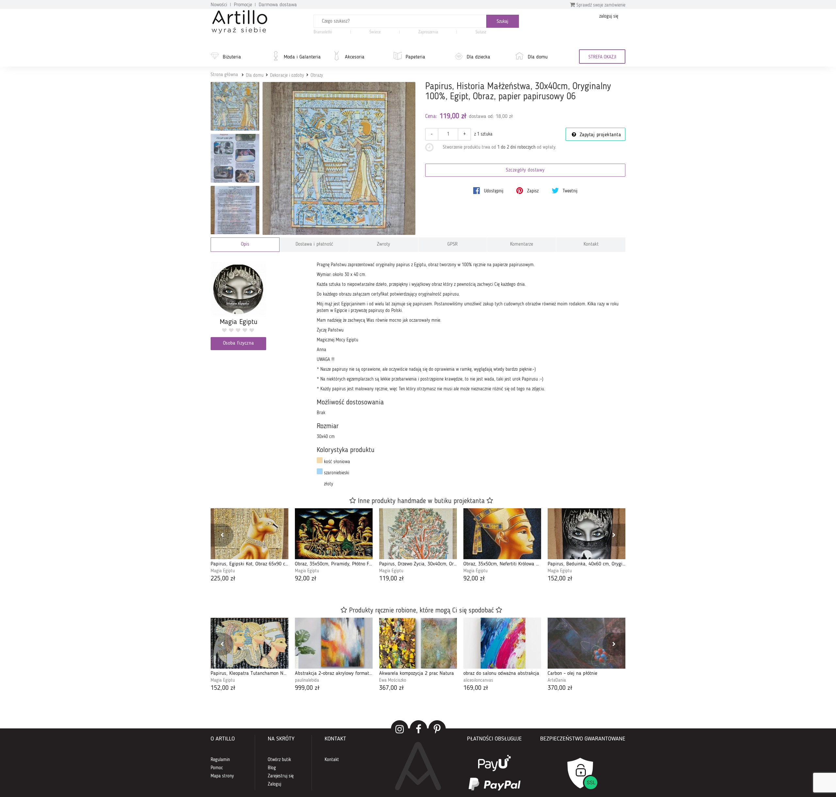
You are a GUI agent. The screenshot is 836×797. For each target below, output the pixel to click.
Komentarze (521, 244)
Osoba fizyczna (238, 343)
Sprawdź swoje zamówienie (600, 5)
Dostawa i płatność (314, 244)
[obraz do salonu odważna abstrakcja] (502, 643)
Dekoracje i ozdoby (287, 75)
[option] (249, 546)
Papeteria (415, 57)
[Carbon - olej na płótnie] (586, 643)
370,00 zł (560, 688)
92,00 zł (305, 579)
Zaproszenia (428, 32)
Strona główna (224, 75)
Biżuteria (232, 57)
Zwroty (383, 244)
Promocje (243, 5)
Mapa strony (222, 776)
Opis (245, 244)
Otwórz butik (279, 759)
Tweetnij (569, 191)
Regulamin (220, 759)
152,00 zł (560, 579)
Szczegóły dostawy (525, 170)
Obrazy (317, 75)
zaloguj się (608, 16)
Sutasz (480, 32)
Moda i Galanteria (302, 57)
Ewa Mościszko (392, 680)
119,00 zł (391, 579)
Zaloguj (274, 784)
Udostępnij (493, 191)
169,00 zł (475, 688)
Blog (272, 768)
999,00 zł (307, 688)
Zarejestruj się (281, 776)
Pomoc (217, 768)
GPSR (452, 244)
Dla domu (538, 57)
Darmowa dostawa (278, 5)
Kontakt (591, 244)
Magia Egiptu (223, 571)
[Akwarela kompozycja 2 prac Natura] (418, 643)
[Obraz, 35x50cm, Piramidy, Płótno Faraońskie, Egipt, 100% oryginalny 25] (334, 533)
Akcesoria (354, 57)
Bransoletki (323, 32)
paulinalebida (307, 680)
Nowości (219, 5)
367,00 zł (391, 688)
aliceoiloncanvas (478, 680)
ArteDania (557, 680)
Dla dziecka (478, 57)
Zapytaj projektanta (599, 135)
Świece (375, 32)
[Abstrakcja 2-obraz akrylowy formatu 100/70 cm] (334, 643)
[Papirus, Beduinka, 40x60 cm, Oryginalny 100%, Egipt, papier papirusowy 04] (586, 533)
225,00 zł (223, 579)
